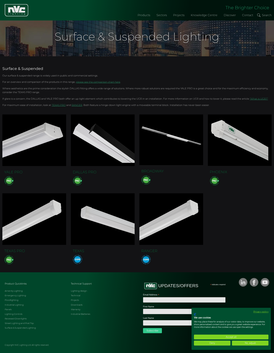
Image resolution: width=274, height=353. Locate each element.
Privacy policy (260, 312)
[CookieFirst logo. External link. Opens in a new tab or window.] (195, 314)
